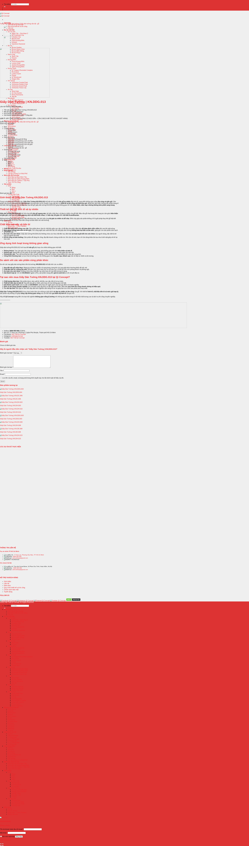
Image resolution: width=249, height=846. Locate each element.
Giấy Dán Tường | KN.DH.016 (10, 412)
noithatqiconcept (17, 336)
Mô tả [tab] (6, 169)
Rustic (10, 718)
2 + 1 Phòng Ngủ (13, 742)
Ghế (13, 193)
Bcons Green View (18, 635)
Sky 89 (14, 683)
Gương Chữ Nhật (14, 151)
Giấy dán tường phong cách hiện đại (20, 142)
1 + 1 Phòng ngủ (13, 739)
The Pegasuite (17, 699)
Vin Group (11, 667)
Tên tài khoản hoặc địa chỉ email (11, 829)
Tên (2, 370)
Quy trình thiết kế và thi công (17, 26)
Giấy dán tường (13, 24)
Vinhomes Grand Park (19, 672)
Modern (10, 714)
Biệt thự (10, 748)
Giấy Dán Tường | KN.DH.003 (10, 405)
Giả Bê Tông (16, 207)
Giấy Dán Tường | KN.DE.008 (10, 432)
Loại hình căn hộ (10, 732)
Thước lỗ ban (12, 811)
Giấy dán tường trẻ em (15, 146)
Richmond (15, 658)
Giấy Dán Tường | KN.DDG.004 (11, 392)
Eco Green (15, 109)
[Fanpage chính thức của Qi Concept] (8, 600)
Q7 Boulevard (16, 664)
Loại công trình (9, 159)
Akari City (15, 643)
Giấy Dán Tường (14, 788)
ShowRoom (12, 756)
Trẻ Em (14, 797)
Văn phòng (11, 172)
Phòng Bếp (15, 200)
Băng (13, 187)
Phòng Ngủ (12, 134)
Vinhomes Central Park (20, 669)
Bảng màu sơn (13, 814)
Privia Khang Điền (18, 40)
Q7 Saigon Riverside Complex (22, 657)
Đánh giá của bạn (6, 353)
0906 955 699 (17, 556)
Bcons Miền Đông (18, 637)
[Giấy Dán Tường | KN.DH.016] (11, 409)
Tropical (10, 730)
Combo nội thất (9, 128)
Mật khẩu (3, 833)
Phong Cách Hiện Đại (19, 790)
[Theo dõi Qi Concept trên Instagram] (25, 600)
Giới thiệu (7, 609)
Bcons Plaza (16, 639)
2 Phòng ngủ (12, 741)
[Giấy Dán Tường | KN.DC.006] (11, 395)
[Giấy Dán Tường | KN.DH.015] (11, 435)
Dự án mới (11, 618)
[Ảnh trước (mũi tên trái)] (1, 845)
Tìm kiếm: (7, 4)
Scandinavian (12, 135)
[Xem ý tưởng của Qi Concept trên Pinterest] (42, 600)
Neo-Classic (12, 716)
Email (2, 374)
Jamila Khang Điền (18, 651)
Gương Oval (12, 153)
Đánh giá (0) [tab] (8, 170)
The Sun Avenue (17, 686)
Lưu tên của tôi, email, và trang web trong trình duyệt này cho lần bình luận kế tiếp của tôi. (33, 378)
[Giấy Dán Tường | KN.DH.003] (11, 402)
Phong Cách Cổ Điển (19, 791)
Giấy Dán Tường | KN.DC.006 (10, 399)
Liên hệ (10, 614)
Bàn (5, 127)
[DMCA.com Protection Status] (73, 600)
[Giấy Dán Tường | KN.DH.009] (11, 422)
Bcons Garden (17, 47)
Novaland (11, 98)
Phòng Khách (12, 132)
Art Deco (11, 723)
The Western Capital (19, 700)
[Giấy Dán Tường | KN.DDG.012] (9, 45)
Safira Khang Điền (18, 653)
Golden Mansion (17, 690)
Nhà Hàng (11, 166)
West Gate (15, 678)
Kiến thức (7, 807)
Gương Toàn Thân (18, 217)
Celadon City (16, 37)
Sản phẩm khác (9, 158)
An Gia (10, 676)
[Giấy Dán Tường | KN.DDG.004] (12, 389)
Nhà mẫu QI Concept (11, 175)
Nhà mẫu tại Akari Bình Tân (17, 177)
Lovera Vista (16, 650)
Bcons (10, 632)
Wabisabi (11, 728)
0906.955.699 (8, 10)
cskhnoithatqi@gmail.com (20, 558)
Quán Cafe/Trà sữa (14, 168)
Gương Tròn (12, 156)
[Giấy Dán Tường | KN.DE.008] (11, 429)
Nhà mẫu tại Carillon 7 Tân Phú (19, 180)
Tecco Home (16, 117)
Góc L (14, 191)
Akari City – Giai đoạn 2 (20, 33)
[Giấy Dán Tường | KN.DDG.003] (12, 415)
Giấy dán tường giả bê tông (17, 139)
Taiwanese (11, 720)
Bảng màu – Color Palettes (17, 226)
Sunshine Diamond (18, 44)
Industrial (11, 727)
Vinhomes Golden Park (20, 671)
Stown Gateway (17, 706)
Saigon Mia (16, 665)
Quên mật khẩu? (5, 840)
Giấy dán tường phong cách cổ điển (20, 141)
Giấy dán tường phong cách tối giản (20, 144)
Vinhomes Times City (19, 674)
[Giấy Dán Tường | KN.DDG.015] (9, 35)
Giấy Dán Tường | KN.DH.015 (10, 438)
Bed (13, 189)
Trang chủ (3, 24)
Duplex (10, 734)
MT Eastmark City (18, 35)
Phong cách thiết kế (11, 707)
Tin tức (10, 222)
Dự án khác (12, 105)
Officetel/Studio (13, 149)
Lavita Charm (16, 660)
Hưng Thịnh (12, 655)
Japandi (10, 124)
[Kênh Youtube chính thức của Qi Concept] (58, 600)
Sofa (9, 186)
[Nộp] (4, 6)
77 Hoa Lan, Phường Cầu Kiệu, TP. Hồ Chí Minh (29, 555)
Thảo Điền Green (18, 702)
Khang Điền (12, 646)
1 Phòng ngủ (12, 737)
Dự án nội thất (9, 616)
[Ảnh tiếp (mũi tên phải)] (3, 845)
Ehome (14, 644)
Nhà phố (11, 163)
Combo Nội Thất (13, 194)
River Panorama (17, 681)
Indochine (11, 725)
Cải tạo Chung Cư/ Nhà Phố (17, 173)
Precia (14, 697)
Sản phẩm (7, 184)
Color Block (12, 709)
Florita (14, 662)
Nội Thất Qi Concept (19, 334)
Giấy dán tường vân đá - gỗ (29, 24)
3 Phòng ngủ (12, 744)
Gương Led (8, 149)
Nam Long (11, 641)
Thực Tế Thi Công (14, 182)
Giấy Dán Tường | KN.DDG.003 (11, 419)
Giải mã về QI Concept (15, 24)
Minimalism (12, 126)
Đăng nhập (19, 836)
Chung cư (11, 751)
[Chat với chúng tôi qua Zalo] (4, 817)
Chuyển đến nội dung (7, 1)
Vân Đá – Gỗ (16, 795)
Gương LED (12, 212)
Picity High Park (17, 107)
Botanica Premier (18, 688)
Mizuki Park (16, 39)
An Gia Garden (17, 679)
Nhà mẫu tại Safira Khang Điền (18, 179)
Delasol (14, 42)
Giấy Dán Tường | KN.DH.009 (10, 425)
